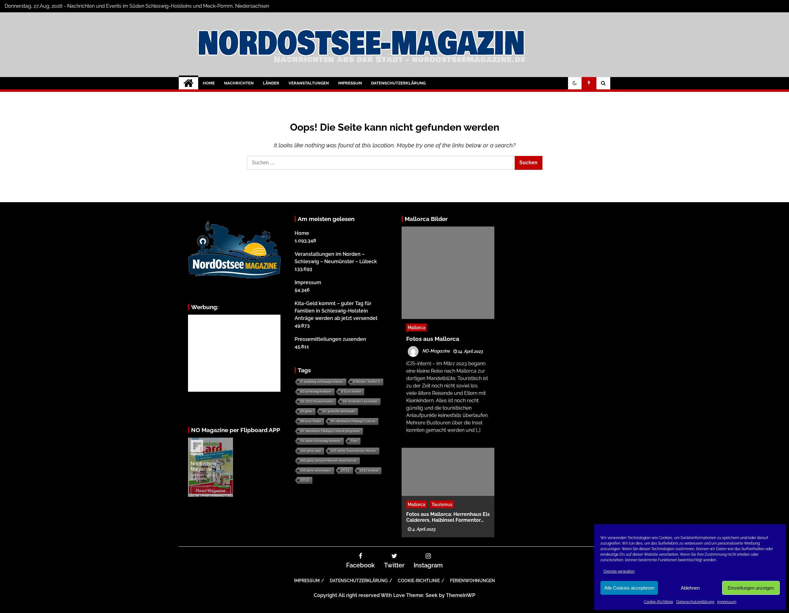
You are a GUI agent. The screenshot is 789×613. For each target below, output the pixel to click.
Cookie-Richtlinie (658, 602)
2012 (345, 470)
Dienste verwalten (619, 571)
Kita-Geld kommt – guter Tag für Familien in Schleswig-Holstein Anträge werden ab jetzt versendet (336, 310)
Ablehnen (690, 588)
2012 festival (369, 470)
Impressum (726, 602)
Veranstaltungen (308, 83)
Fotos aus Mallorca (432, 338)
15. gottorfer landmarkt (338, 411)
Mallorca (416, 327)
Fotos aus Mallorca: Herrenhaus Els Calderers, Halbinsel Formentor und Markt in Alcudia (448, 517)
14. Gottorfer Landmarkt (360, 401)
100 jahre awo (310, 450)
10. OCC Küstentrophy (316, 401)
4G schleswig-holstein (315, 391)
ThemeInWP (460, 595)
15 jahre (306, 411)
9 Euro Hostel (351, 391)
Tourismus (441, 504)
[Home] (188, 83)
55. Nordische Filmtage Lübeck (353, 421)
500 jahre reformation (315, 470)
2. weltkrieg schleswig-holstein (321, 381)
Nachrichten (239, 83)
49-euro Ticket (310, 421)
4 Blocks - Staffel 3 (366, 381)
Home (209, 83)
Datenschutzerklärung (695, 602)
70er (354, 441)
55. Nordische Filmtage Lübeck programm (330, 431)
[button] (575, 83)
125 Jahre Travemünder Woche (353, 450)
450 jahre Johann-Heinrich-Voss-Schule (328, 460)
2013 (304, 480)
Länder (271, 83)
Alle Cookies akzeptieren (629, 588)
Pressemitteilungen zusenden (330, 339)
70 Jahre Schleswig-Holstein (320, 441)
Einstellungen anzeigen (751, 588)
